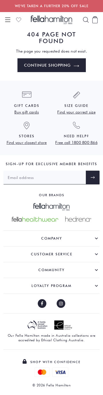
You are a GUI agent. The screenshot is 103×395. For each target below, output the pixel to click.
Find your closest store (27, 142)
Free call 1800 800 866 (76, 142)
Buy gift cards (26, 112)
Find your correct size (76, 112)
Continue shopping (47, 65)
